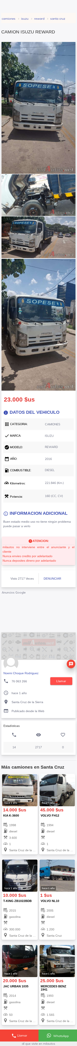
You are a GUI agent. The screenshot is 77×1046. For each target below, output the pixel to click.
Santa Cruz (57, 19)
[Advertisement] (38, 612)
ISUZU (24, 19)
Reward (39, 19)
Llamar (19, 1035)
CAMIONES (8, 19)
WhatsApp (60, 1036)
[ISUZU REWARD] (38, 108)
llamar (61, 681)
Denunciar (52, 578)
